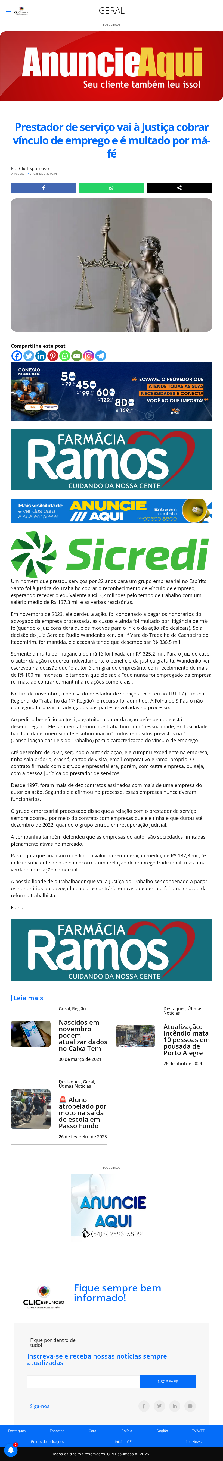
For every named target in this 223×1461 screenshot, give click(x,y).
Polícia (126, 1431)
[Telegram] (100, 355)
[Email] (76, 355)
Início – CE (123, 1442)
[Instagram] (88, 355)
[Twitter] (28, 355)
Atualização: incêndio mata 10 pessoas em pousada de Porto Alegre (186, 1039)
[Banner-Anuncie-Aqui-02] (111, 510)
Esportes (57, 1431)
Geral (112, 10)
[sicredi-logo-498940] (110, 554)
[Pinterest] (52, 355)
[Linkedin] (40, 355)
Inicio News (192, 1442)
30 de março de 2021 (80, 1059)
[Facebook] (16, 355)
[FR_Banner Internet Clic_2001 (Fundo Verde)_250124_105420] (111, 459)
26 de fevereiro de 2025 (83, 1137)
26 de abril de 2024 (182, 1064)
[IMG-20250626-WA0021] (111, 390)
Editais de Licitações (47, 1442)
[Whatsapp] (64, 355)
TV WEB (198, 1431)
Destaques (17, 1431)
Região (162, 1431)
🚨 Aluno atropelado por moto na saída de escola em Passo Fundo (82, 1112)
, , (77, 1084)
